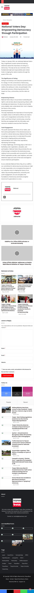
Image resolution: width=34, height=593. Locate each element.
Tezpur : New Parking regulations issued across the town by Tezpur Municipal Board (22, 418)
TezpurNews (5, 566)
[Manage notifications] (30, 589)
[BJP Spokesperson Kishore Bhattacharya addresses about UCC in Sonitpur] (17, 530)
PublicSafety (14, 560)
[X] (17, 519)
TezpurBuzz (16, 563)
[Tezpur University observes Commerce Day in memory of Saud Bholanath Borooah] (8, 279)
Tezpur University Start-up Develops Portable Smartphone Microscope (25, 287)
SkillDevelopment (23, 560)
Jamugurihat (15, 557)
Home (4, 20)
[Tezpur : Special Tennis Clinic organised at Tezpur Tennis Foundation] (6, 530)
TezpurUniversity (14, 566)
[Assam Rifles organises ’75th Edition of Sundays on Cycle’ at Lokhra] (6, 453)
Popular (8, 402)
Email (3, 355)
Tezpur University (25, 566)
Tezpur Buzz (25, 563)
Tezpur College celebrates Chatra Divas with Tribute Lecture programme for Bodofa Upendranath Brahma (8, 307)
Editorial (6, 37)
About (7, 579)
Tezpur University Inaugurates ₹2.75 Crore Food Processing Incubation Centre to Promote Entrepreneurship (25, 308)
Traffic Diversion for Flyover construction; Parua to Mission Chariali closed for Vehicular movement (21, 443)
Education (9, 20)
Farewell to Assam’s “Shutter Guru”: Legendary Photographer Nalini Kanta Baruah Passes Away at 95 (22, 461)
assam (3, 555)
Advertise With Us (13, 581)
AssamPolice (10, 555)
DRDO (26, 555)
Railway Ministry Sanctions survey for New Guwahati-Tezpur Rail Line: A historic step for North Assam (22, 410)
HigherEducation (6, 557)
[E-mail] (4, 197)
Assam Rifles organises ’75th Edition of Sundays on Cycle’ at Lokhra (21, 452)
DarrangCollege (19, 555)
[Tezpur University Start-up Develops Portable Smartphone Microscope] (25, 279)
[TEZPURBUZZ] (6, 7)
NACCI (21, 557)
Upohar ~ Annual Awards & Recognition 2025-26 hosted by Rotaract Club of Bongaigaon (21, 434)
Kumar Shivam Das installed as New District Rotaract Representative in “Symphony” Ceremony (21, 480)
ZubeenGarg (5, 569)
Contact (12, 579)
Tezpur (10, 563)
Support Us (22, 581)
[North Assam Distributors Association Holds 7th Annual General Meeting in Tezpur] (17, 537)
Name (3, 348)
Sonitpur (4, 563)
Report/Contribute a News (21, 579)
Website (3, 362)
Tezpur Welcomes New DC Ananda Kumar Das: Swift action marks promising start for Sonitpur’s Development (22, 470)
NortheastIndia (5, 560)
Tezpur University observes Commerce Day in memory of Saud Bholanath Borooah (8, 287)
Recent (26, 402)
